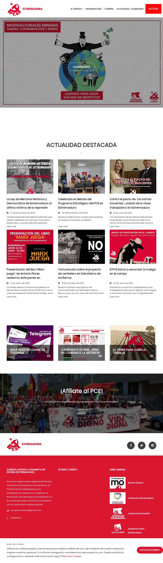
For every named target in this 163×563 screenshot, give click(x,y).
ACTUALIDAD (123, 8)
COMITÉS (109, 8)
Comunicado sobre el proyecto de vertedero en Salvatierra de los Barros (79, 274)
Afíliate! (81, 413)
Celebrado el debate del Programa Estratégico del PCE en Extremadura (80, 203)
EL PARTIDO (77, 8)
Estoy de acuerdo (150, 550)
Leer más (11, 226)
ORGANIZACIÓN (93, 8)
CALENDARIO (137, 8)
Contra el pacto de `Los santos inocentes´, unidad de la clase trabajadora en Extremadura (130, 203)
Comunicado (81, 67)
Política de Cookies (70, 556)
